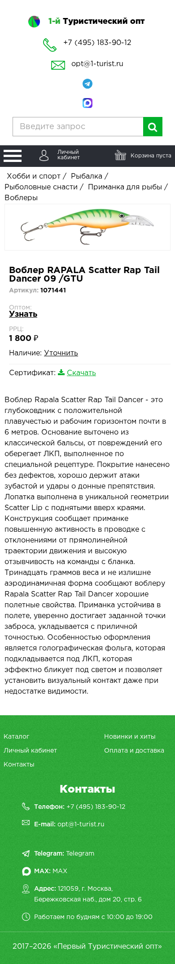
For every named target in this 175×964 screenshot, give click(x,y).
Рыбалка (86, 176)
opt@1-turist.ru (97, 64)
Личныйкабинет (68, 155)
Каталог (16, 737)
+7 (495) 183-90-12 (95, 807)
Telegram (80, 853)
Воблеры (21, 198)
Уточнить (61, 353)
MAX (59, 871)
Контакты (19, 764)
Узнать (23, 314)
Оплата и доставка (134, 750)
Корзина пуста (151, 155)
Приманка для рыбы (125, 187)
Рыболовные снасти (41, 187)
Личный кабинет (30, 750)
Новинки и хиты (130, 737)
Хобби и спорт (34, 176)
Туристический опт (96, 21)
